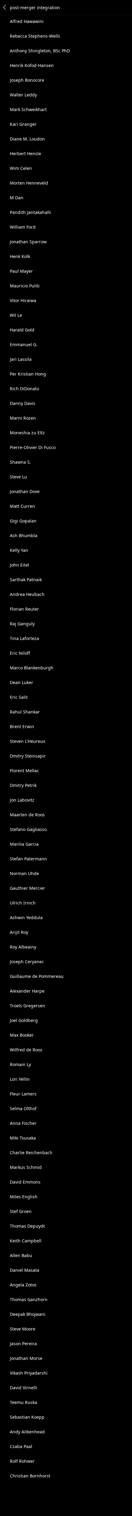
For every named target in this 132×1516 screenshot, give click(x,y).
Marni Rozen (23, 418)
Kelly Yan (19, 550)
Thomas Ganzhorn (29, 1299)
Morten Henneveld (29, 183)
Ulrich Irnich (23, 903)
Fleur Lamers (23, 1094)
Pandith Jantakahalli (30, 212)
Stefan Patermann (28, 859)
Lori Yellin (20, 1079)
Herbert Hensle (25, 153)
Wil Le (16, 315)
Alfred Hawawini (27, 21)
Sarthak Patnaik (26, 579)
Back (5, 7)
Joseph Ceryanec (27, 961)
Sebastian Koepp (27, 1417)
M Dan (16, 197)
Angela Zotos (23, 1285)
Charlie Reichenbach (31, 1152)
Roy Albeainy (23, 947)
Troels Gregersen (27, 1006)
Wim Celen (21, 168)
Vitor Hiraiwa (23, 300)
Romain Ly (20, 1064)
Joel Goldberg (24, 1020)
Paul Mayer (21, 271)
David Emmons (25, 1182)
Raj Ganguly (22, 624)
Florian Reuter (24, 609)
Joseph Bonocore (27, 80)
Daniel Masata (24, 1270)
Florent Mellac (24, 770)
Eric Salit (19, 697)
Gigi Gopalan (23, 521)
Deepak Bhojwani (27, 1314)
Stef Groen (21, 1211)
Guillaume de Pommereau (37, 976)
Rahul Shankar (25, 712)
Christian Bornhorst (30, 1476)
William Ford (23, 227)
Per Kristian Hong (28, 374)
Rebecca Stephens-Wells (35, 36)
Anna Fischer (23, 1123)
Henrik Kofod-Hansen (32, 65)
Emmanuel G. (23, 344)
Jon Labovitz (22, 800)
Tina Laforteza (24, 638)
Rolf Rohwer (22, 1461)
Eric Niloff (20, 653)
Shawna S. (20, 462)
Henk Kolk (20, 256)
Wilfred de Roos (26, 1050)
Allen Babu (21, 1255)
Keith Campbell (25, 1241)
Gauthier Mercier (27, 888)
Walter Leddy (23, 95)
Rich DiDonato (24, 388)
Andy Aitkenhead (27, 1432)
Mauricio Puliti (25, 286)
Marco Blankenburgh (31, 668)
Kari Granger (23, 124)
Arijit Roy (19, 932)
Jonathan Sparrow (28, 242)
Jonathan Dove (25, 491)
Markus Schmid (26, 1167)
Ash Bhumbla (23, 535)
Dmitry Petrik (23, 785)
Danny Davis (22, 403)
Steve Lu (18, 477)
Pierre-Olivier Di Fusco (33, 447)
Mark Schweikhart (28, 109)
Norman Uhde (24, 873)
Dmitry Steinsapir (28, 756)
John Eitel (19, 565)
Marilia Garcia (24, 844)
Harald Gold (22, 330)
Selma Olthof (23, 1108)
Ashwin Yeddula (26, 917)
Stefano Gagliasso (28, 829)
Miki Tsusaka (23, 1138)
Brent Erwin (22, 726)
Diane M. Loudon (27, 139)
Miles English (23, 1197)
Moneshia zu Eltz (27, 433)
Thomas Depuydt (27, 1226)
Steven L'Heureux (27, 741)
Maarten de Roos (27, 815)
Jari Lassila (21, 359)
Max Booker (22, 1035)
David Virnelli (23, 1388)
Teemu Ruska (23, 1402)
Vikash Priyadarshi (29, 1373)
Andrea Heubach (27, 594)
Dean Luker (21, 682)
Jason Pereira (23, 1343)
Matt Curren (22, 506)
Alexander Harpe (27, 991)
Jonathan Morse (26, 1358)
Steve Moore (22, 1329)
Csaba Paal (21, 1446)
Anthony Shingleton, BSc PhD (40, 51)
